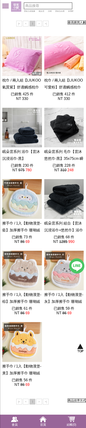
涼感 (50, 11)
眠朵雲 (41, 11)
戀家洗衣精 (59, 11)
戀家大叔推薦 (29, 11)
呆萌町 (71, 11)
